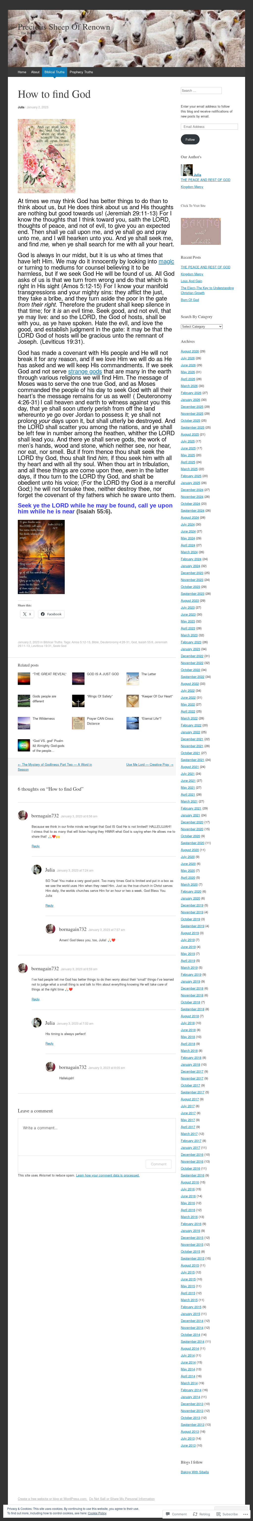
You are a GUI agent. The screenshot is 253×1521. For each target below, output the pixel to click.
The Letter (148, 673)
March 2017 (189, 1133)
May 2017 (188, 1119)
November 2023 (192, 579)
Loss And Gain (191, 280)
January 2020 (190, 898)
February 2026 (191, 392)
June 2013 (188, 1445)
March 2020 (189, 884)
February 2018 (191, 1057)
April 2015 (188, 1293)
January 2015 (190, 1313)
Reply (36, 846)
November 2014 (192, 1327)
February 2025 (191, 475)
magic (166, 260)
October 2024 (190, 503)
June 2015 (188, 1279)
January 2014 (190, 1396)
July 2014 (188, 1355)
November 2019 (192, 912)
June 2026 (188, 365)
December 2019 (192, 905)
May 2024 (188, 538)
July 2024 (188, 524)
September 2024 (192, 510)
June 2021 (188, 780)
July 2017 (188, 1106)
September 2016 (192, 1175)
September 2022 (192, 676)
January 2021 (190, 815)
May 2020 (188, 870)
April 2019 (188, 960)
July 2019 (188, 939)
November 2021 (192, 745)
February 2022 (191, 725)
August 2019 (190, 932)
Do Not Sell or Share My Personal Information (122, 1498)
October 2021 (190, 752)
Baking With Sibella (195, 1472)
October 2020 (190, 835)
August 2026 (190, 351)
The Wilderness (44, 718)
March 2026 (189, 385)
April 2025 (188, 462)
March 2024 (189, 552)
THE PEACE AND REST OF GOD (205, 179)
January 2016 (190, 1230)
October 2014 (190, 1334)
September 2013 (192, 1424)
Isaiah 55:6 (145, 642)
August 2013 (190, 1431)
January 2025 (190, 482)
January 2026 (190, 399)
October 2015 (190, 1251)
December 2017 (192, 1071)
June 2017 (188, 1112)
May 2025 (188, 455)
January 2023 (190, 648)
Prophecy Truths (81, 71)
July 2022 (188, 690)
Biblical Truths (54, 71)
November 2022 (192, 662)
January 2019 (190, 981)
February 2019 (191, 974)
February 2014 (191, 1389)
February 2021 (191, 808)
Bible (95, 642)
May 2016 (188, 1202)
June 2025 (188, 448)
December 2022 (192, 655)
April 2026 (188, 378)
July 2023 (188, 607)
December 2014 (192, 1320)
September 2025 (192, 427)
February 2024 (191, 558)
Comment (159, 1164)
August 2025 (190, 434)
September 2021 (192, 759)
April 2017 (188, 1126)
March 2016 (189, 1216)
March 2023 (189, 635)
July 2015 (188, 1272)
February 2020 (191, 891)
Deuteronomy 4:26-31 (115, 642)
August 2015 (190, 1265)
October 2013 (190, 1417)
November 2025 (192, 413)
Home (22, 71)
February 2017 (191, 1140)
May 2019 (188, 953)
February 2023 (191, 642)
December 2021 (192, 739)
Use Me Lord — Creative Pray (149, 764)
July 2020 (188, 856)
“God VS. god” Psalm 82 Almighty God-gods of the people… (48, 745)
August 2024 (190, 517)
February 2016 (191, 1223)
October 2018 (190, 1002)
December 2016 (192, 1154)
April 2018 (188, 1043)
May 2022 (188, 704)
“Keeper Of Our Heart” (157, 696)
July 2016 (188, 1189)
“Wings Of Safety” (100, 696)
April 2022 (188, 711)
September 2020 (192, 842)
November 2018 (192, 995)
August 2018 (190, 1016)
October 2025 (190, 420)
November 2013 (192, 1410)
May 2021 (188, 787)
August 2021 (190, 766)
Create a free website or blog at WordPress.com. (52, 1498)
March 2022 (189, 718)
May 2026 (188, 371)
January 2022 (190, 732)
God (134, 642)
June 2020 (188, 863)
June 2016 (188, 1196)
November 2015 (192, 1244)
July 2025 (188, 441)
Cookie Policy (97, 1513)
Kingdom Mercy (192, 186)
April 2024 (188, 545)
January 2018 (190, 1064)
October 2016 (190, 1168)
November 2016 (192, 1161)
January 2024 (190, 565)
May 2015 (188, 1286)
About (35, 71)
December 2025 (192, 406)
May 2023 (188, 621)
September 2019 (192, 925)
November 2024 (192, 496)
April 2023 (188, 628)
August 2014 (190, 1348)
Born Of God (190, 299)
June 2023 (188, 614)
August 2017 (190, 1099)
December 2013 (192, 1403)
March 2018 (189, 1050)
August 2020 (190, 849)
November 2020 (192, 829)
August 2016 (190, 1182)
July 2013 (188, 1438)
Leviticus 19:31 (41, 646)
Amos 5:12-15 (81, 642)
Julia (21, 107)
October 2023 (190, 586)
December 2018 (192, 988)
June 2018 (188, 1029)
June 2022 (188, 697)
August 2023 (190, 600)
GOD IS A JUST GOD (103, 673)
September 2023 (192, 593)
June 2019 (188, 946)
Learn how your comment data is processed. (108, 1175)
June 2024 (188, 531)
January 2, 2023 (37, 107)
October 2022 (190, 669)
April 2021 (188, 794)
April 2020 (188, 877)
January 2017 (190, 1147)
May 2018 (188, 1036)
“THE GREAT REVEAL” (49, 673)
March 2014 (189, 1383)
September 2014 (192, 1341)
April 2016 (188, 1209)
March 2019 (189, 967)
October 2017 (190, 1085)
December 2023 (192, 572)
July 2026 (188, 358)
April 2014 (188, 1376)
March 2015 (189, 1299)
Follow (190, 139)
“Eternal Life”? (151, 718)
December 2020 (192, 822)
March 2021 (189, 801)
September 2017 (192, 1092)
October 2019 (190, 919)
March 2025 (189, 468)
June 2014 (188, 1362)
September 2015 (192, 1258)
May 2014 (188, 1369)
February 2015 (191, 1306)
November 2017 (192, 1078)
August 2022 (190, 683)
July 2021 (188, 773)
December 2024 (192, 489)
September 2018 (192, 1009)
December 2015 (192, 1237)
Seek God (59, 646)
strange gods (85, 371)
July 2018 (188, 1022)
